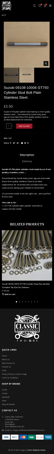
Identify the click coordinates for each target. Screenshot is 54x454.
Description (27, 154)
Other (4, 400)
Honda (4, 393)
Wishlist (41, 4)
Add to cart (24, 126)
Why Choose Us (8, 363)
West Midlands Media (36, 450)
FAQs (4, 370)
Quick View (50, 232)
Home (4, 356)
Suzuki (4, 389)
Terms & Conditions (10, 378)
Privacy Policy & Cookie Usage (14, 374)
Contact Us (6, 367)
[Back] (4, 14)
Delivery (27, 161)
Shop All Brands (8, 404)
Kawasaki (6, 397)
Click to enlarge (46, 63)
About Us (5, 359)
